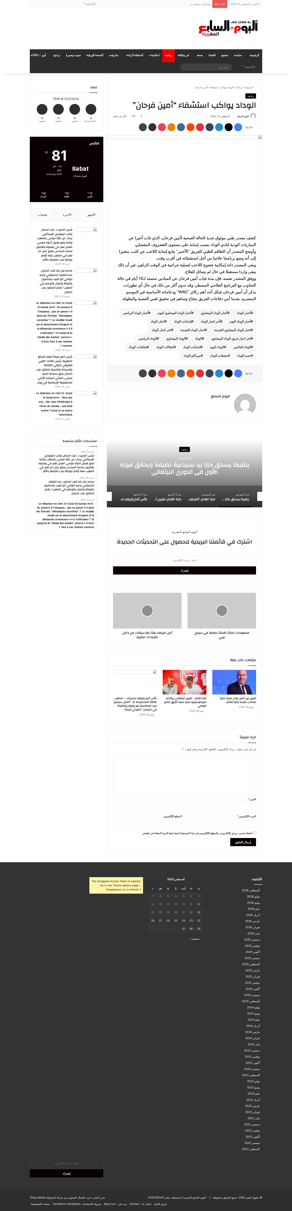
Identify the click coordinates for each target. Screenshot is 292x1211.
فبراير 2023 (252, 1112)
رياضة (168, 55)
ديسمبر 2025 (252, 939)
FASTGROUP (156, 1197)
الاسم (252, 799)
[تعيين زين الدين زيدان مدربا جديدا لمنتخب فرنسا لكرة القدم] (234, 682)
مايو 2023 (254, 1093)
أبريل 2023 (253, 1099)
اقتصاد (212, 55)
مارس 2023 (252, 1105)
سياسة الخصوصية (40, 1203)
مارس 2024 (252, 1032)
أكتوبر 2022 (253, 1136)
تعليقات (42, 215)
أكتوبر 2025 (253, 951)
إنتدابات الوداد (182, 321)
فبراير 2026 (252, 927)
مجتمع (224, 55)
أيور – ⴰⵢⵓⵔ (38, 55)
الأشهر (91, 215)
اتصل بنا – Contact (140, 1203)
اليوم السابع (243, 116)
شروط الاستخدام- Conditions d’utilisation (77, 1203)
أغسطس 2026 (251, 890)
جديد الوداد (244, 355)
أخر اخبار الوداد (210, 321)
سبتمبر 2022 (252, 1142)
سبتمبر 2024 (252, 995)
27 (160, 920)
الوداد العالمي (242, 347)
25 (175, 920)
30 (191, 928)
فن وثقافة (183, 55)
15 (198, 912)
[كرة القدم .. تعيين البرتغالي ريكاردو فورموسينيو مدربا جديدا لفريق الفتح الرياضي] (184, 682)
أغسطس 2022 (251, 1149)
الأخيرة (67, 215)
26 (168, 920)
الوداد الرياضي (147, 338)
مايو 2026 (254, 908)
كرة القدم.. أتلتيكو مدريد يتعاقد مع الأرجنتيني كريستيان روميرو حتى (185, 468)
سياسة (238, 55)
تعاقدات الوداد (138, 347)
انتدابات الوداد (192, 347)
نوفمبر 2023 (252, 1056)
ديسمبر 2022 (252, 1124)
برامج (57, 55)
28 (152, 920)
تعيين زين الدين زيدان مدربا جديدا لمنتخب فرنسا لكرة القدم (238, 700)
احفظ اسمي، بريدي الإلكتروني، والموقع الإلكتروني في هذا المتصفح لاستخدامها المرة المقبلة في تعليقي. (197, 833)
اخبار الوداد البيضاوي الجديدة (232, 330)
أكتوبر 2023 (253, 1062)
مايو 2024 (254, 1019)
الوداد (198, 338)
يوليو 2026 (253, 896)
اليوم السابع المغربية (194, 1197)
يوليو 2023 (253, 1081)
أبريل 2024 (253, 1025)
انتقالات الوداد (165, 347)
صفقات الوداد (219, 355)
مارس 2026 (252, 921)
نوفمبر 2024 (252, 982)
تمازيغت (113, 55)
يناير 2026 (254, 933)
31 (183, 928)
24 (183, 920)
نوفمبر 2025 (252, 945)
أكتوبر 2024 (253, 988)
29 (198, 928)
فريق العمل (160, 1203)
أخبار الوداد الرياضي (135, 313)
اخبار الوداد (158, 321)
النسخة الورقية (94, 55)
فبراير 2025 (253, 976)
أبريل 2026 (253, 914)
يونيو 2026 (253, 902)
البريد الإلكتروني (246, 816)
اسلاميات (154, 55)
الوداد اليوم (217, 347)
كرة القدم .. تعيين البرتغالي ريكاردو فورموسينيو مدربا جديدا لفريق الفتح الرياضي (185, 702)
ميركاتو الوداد (192, 355)
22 (198, 920)
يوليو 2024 (253, 1007)
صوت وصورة (73, 55)
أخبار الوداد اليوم (240, 321)
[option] (184, 467)
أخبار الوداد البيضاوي (214, 313)
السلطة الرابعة (134, 55)
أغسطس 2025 (251, 964)
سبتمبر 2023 (252, 1069)
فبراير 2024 (252, 1038)
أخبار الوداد (244, 313)
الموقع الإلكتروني (172, 816)
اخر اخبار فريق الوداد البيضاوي (231, 338)
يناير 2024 (254, 1044)
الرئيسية (254, 55)
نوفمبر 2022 (252, 1130)
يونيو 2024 (253, 1013)
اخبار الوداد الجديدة (193, 330)
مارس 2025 (252, 970)
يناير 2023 (254, 1118)
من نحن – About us (115, 1203)
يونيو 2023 (253, 1087)
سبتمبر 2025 (252, 958)
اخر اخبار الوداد (161, 330)
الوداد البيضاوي (176, 338)
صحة (200, 55)
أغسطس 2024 (251, 1001)
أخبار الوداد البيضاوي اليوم (174, 313)
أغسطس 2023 (251, 1075)
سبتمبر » (194, 938)
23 (191, 920)
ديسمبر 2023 (252, 1050)
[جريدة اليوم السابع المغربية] (225, 28)
